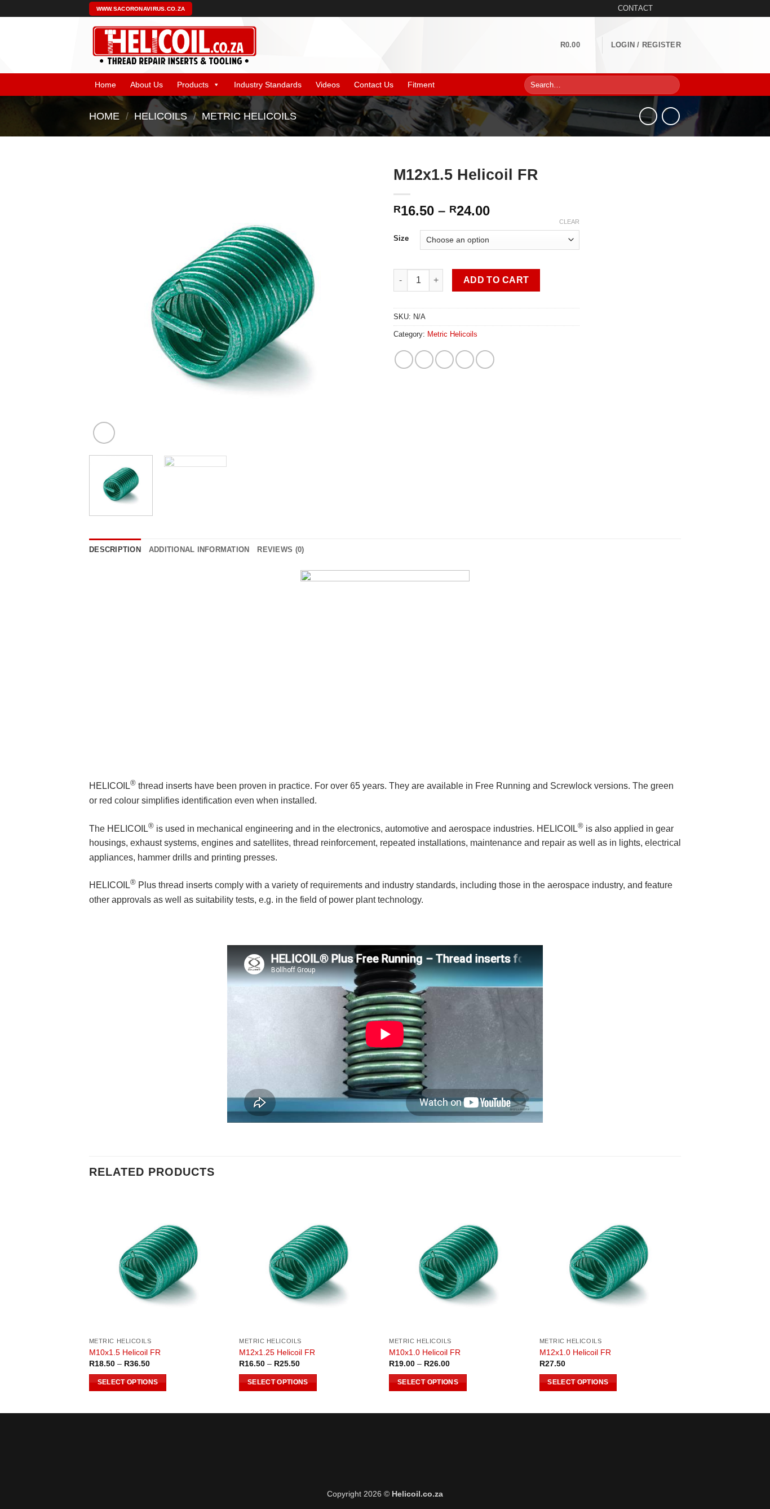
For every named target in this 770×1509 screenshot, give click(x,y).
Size (401, 238)
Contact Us (373, 84)
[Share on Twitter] (424, 359)
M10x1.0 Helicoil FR (425, 1352)
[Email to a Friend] (444, 359)
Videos (328, 84)
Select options (128, 1382)
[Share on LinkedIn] (485, 359)
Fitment (421, 84)
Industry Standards (268, 84)
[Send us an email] (675, 8)
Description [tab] (115, 549)
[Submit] (669, 85)
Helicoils (160, 116)
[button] (577, 45)
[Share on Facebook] (404, 359)
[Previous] (109, 303)
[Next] (357, 303)
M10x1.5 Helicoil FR (125, 1352)
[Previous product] (670, 116)
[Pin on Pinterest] (464, 359)
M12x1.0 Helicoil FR (575, 1352)
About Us (146, 84)
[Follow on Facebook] (664, 8)
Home (105, 84)
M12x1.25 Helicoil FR (277, 1352)
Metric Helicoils (249, 116)
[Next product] (648, 116)
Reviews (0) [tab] (280, 549)
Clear (569, 221)
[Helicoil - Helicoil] (173, 45)
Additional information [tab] (199, 549)
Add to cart (496, 280)
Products (193, 84)
